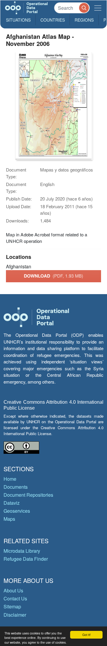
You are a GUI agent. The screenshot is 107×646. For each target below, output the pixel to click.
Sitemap (12, 606)
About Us (13, 590)
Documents (16, 486)
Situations (18, 20)
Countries (52, 20)
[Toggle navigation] (98, 8)
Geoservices (17, 510)
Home (10, 478)
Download (53, 275)
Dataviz (12, 502)
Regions (84, 20)
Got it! (86, 634)
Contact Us (15, 598)
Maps (9, 518)
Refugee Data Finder (26, 558)
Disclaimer (15, 614)
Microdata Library (22, 550)
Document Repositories (28, 494)
